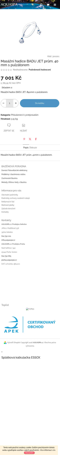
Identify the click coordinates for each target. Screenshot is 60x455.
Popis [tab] (26, 147)
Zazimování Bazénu (9, 178)
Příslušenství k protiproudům (24, 115)
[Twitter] (30, 139)
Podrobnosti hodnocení (40, 70)
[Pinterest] (24, 139)
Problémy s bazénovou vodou (13, 174)
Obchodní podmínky (9, 195)
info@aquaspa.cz (8, 240)
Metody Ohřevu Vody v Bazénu (14, 182)
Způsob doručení (8, 209)
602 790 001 (6, 236)
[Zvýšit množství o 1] (15, 103)
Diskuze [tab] (33, 147)
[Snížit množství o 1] (3, 103)
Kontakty (5, 212)
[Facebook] (35, 139)
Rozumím (29, 453)
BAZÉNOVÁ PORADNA (13, 166)
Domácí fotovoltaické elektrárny (14, 170)
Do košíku (39, 103)
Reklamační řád (7, 202)
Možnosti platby (7, 205)
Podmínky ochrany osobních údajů (15, 198)
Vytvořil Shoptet (13, 343)
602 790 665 (6, 256)
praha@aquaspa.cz (9, 260)
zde (53, 450)
